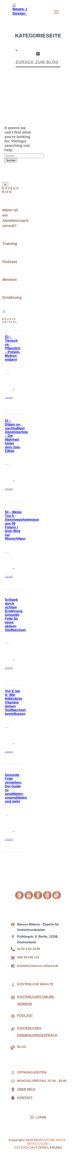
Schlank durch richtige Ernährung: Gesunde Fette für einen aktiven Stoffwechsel (15, 615)
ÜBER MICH (26, 1089)
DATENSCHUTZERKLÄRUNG (38, 1147)
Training (9, 244)
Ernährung (12, 297)
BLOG (21, 1047)
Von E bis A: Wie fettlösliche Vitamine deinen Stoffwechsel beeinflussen (15, 702)
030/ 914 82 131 (28, 957)
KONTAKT (25, 1097)
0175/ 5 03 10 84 (28, 949)
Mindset (9, 280)
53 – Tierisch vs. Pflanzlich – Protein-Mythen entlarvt (12, 348)
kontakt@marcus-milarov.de (37, 965)
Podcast (9, 262)
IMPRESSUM (37, 1144)
